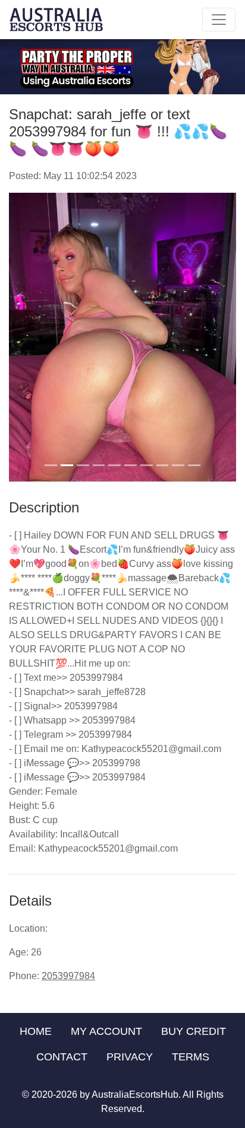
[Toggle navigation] (218, 19)
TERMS (190, 1057)
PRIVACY (129, 1057)
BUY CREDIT (193, 1031)
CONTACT (61, 1057)
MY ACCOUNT (106, 1031)
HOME (36, 1031)
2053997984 (68, 976)
